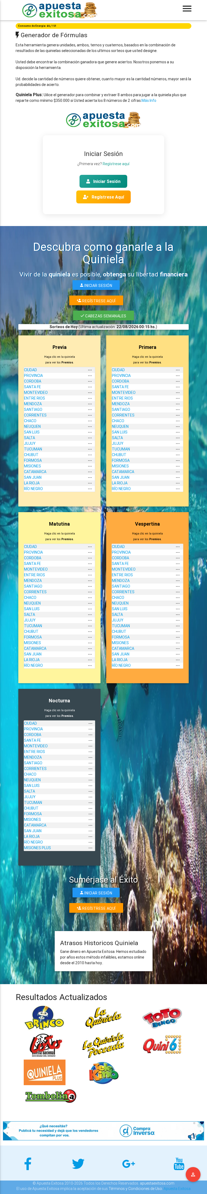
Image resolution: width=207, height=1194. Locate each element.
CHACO (30, 420)
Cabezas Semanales (105, 316)
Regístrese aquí (116, 163)
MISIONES (32, 466)
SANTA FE (32, 386)
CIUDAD (30, 369)
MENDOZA (33, 403)
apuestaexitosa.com (157, 1183)
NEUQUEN (32, 426)
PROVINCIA (33, 375)
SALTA (29, 437)
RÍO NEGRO (33, 488)
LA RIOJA (32, 483)
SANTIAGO (33, 409)
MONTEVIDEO (36, 392)
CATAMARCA (35, 471)
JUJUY (30, 443)
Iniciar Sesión (106, 181)
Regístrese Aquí (107, 197)
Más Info (149, 100)
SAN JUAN (33, 477)
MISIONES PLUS (37, 847)
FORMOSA (33, 460)
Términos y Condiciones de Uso (135, 1188)
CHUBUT (31, 454)
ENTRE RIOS (34, 398)
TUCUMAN (33, 449)
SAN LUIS (32, 432)
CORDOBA (32, 381)
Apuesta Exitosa (177, 1188)
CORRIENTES (35, 415)
